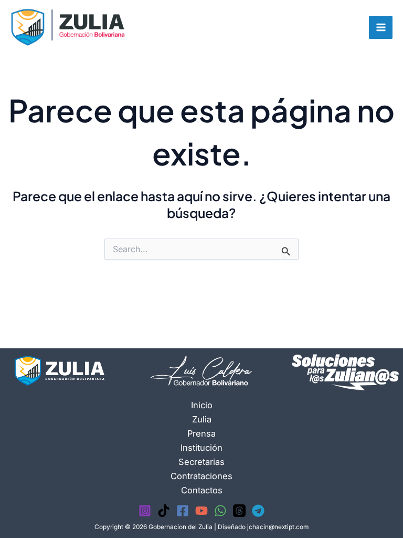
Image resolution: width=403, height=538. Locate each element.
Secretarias (201, 462)
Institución (201, 447)
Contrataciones (201, 476)
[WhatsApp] (220, 510)
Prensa (201, 433)
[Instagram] (145, 510)
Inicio (202, 405)
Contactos (201, 490)
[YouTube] (201, 510)
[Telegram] (258, 510)
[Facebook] (182, 510)
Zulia (201, 419)
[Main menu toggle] (381, 27)
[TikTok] (163, 510)
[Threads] (239, 510)
